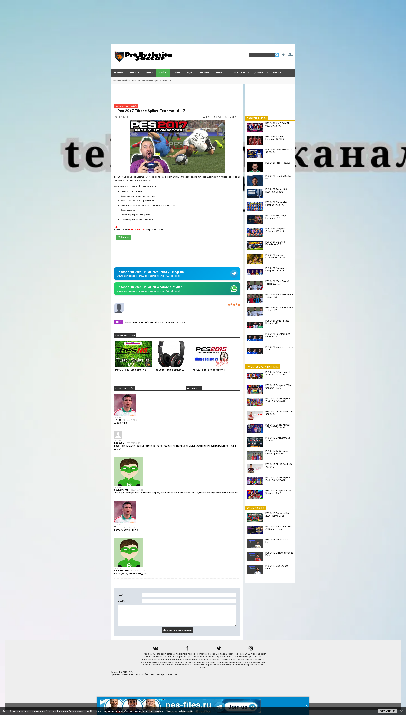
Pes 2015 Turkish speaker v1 (208, 369)
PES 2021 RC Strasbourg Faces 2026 (277, 335)
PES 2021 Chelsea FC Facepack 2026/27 (276, 203)
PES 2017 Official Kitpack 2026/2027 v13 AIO (277, 426)
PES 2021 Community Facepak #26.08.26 (276, 269)
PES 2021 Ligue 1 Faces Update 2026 (277, 322)
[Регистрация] (291, 55)
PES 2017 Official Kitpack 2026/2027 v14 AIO (277, 399)
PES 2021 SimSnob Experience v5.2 (275, 243)
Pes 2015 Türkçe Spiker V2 (130, 369)
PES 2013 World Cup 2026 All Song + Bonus (278, 527)
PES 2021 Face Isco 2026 (277, 163)
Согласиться (387, 711)
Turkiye (172, 322)
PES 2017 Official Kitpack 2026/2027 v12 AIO (277, 478)
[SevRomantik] (128, 485)
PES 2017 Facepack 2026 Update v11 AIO (278, 386)
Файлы (126, 80)
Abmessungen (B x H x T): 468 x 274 (149, 322)
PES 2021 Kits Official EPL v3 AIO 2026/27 (278, 124)
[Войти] (283, 55)
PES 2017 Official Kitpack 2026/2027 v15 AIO (277, 373)
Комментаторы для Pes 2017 (158, 80)
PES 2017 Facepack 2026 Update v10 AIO (278, 491)
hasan (127, 322)
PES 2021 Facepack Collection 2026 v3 (275, 229)
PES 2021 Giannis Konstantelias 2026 (275, 256)
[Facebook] (187, 649)
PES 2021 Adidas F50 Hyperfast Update (276, 190)
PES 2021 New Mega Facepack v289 (275, 216)
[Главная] (142, 61)
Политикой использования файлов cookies (172, 711)
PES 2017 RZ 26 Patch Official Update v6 (276, 452)
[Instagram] (250, 649)
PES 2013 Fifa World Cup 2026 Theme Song (277, 514)
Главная (117, 80)
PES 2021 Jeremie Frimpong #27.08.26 (275, 137)
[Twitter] (218, 649)
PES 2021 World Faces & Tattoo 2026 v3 (277, 282)
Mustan (181, 322)
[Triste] (125, 415)
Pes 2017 (136, 80)
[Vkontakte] (155, 649)
